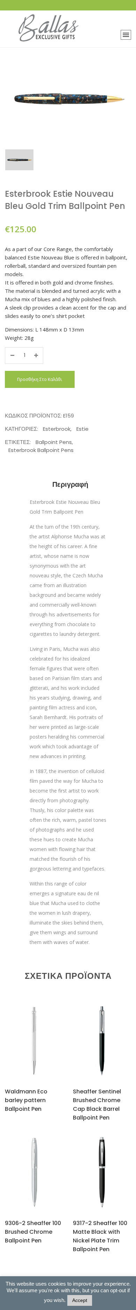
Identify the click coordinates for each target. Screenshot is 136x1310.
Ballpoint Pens (54, 442)
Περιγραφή (70, 484)
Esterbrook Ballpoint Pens (41, 450)
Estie (82, 428)
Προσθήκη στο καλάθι (39, 379)
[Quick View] (42, 1049)
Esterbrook (56, 428)
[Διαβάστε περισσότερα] (25, 1049)
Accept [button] (79, 1300)
